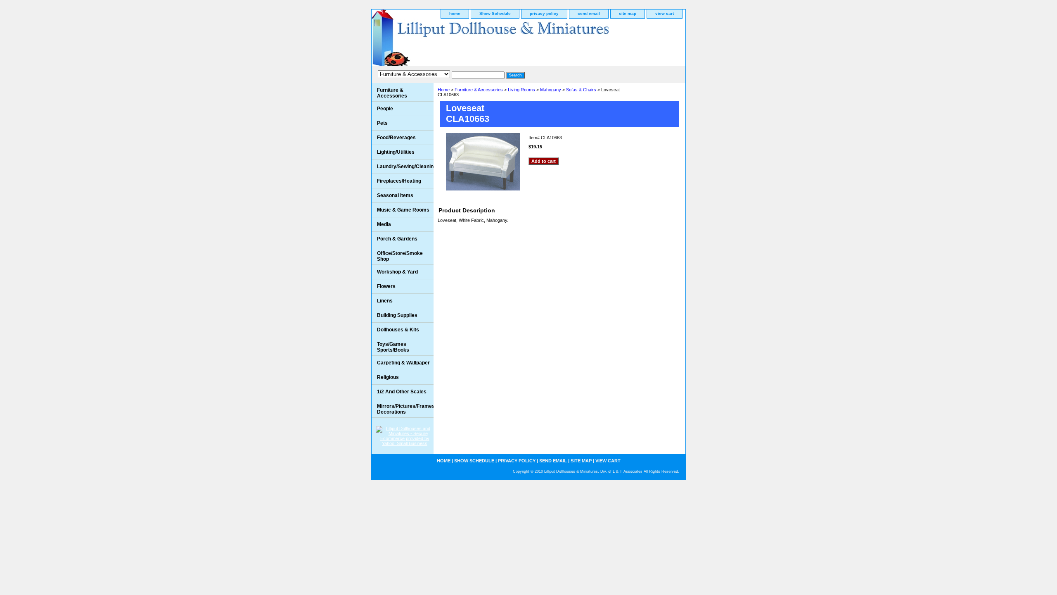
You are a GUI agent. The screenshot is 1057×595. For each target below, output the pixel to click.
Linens (385, 301)
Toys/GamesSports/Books (393, 347)
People (385, 109)
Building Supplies (397, 315)
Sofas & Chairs (581, 89)
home (454, 13)
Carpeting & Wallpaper (403, 363)
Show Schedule (495, 13)
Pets (382, 123)
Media (384, 224)
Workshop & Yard (397, 272)
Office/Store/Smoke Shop (400, 256)
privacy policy (544, 13)
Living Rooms (521, 89)
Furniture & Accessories (479, 89)
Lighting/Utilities (396, 152)
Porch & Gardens (397, 239)
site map (627, 13)
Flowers (386, 286)
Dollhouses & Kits (398, 330)
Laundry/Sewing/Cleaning (405, 166)
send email (589, 13)
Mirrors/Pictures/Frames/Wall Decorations (405, 409)
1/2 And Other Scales (402, 392)
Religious (388, 377)
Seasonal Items (395, 195)
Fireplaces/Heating (399, 181)
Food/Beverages (396, 137)
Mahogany (550, 89)
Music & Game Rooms (403, 210)
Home (444, 89)
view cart (664, 13)
